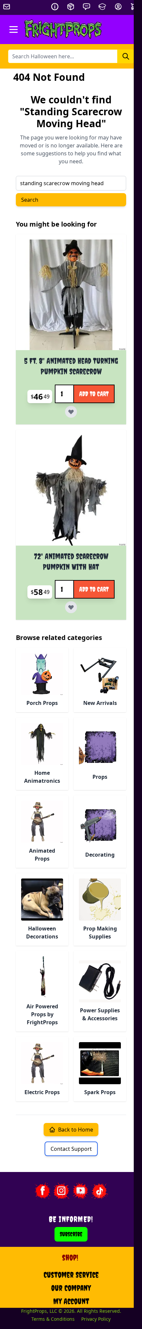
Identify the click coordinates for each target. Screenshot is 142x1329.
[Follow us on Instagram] (61, 1191)
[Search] (126, 56)
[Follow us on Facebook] (42, 1191)
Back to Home (75, 1129)
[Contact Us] (86, 7)
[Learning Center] (102, 7)
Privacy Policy (96, 1319)
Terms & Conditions (53, 1319)
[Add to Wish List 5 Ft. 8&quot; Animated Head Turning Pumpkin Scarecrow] (71, 412)
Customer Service (71, 1274)
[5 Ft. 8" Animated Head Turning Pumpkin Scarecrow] (71, 294)
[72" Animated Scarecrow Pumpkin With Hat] (71, 490)
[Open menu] (13, 29)
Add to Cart (94, 394)
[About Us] (55, 7)
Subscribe (71, 1234)
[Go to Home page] (63, 29)
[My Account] (118, 7)
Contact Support (71, 1148)
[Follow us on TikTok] (99, 1191)
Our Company (71, 1288)
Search (29, 199)
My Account (71, 1301)
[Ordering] (71, 7)
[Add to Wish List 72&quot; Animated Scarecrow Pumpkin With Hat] (71, 607)
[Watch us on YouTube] (80, 1191)
